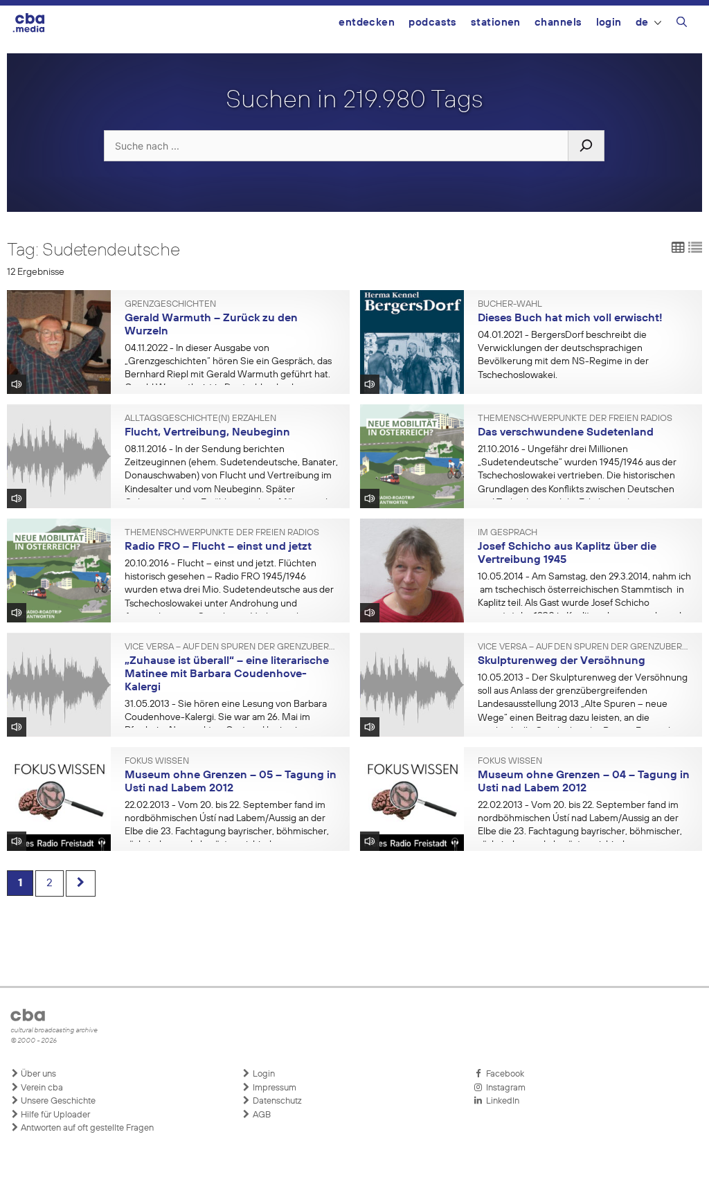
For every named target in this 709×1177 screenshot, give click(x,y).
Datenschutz (276, 1101)
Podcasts (433, 22)
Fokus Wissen (157, 761)
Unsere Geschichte (57, 1101)
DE (642, 22)
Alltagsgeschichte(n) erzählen (200, 419)
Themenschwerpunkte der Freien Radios (575, 419)
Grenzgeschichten (170, 304)
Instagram (504, 1088)
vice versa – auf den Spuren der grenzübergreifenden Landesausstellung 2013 (232, 647)
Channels (558, 22)
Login (609, 22)
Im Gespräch (507, 533)
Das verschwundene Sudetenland (566, 432)
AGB (261, 1115)
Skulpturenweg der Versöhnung (561, 661)
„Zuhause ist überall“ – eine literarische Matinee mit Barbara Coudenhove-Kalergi (227, 674)
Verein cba (41, 1088)
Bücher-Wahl (510, 304)
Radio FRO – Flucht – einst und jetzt (218, 546)
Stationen (496, 22)
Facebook (503, 1074)
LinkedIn (500, 1101)
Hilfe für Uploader (54, 1115)
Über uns (37, 1074)
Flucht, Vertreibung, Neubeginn (207, 432)
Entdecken (367, 22)
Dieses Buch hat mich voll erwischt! (570, 318)
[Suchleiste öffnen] (681, 24)
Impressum (273, 1088)
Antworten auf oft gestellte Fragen (86, 1128)
